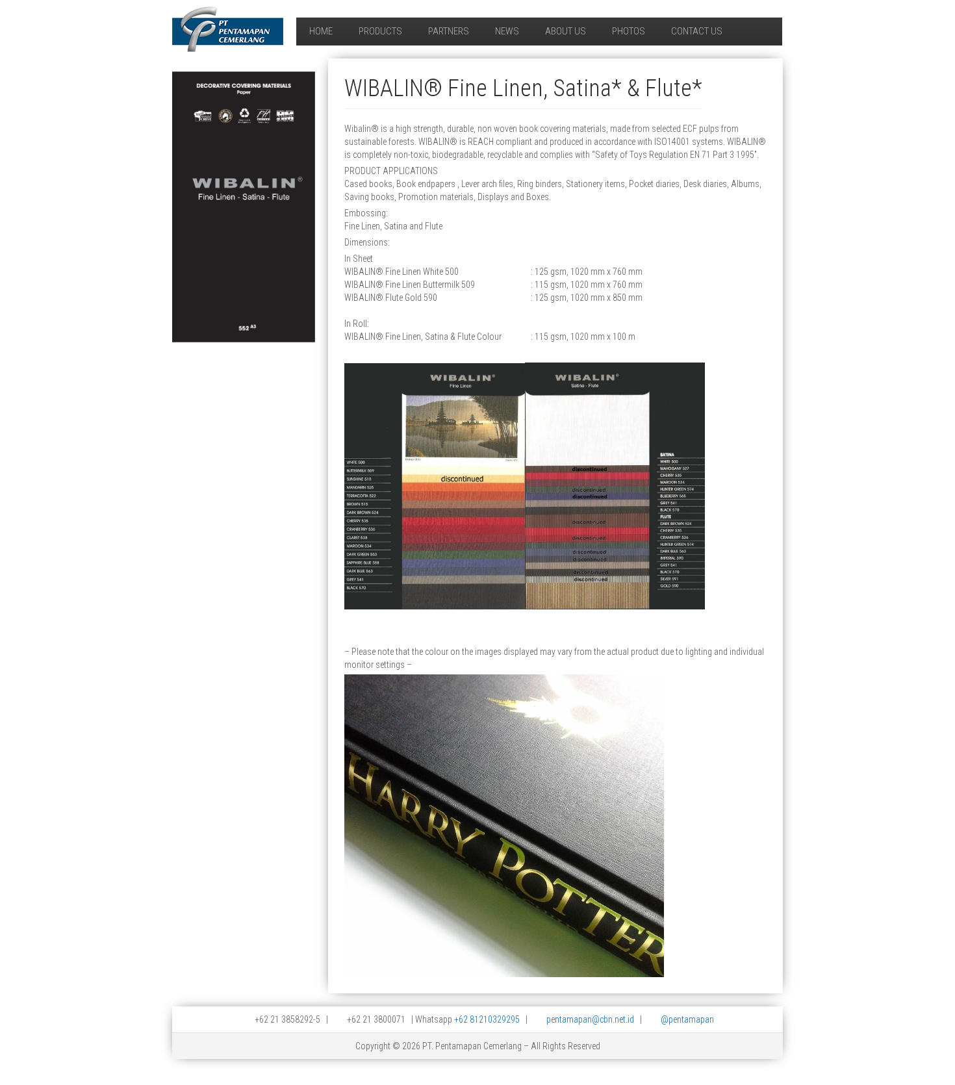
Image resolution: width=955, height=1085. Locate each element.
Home (321, 31)
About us (565, 31)
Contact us (696, 31)
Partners (448, 31)
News (507, 31)
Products (380, 31)
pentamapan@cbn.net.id (590, 1019)
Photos (628, 31)
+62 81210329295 (487, 1019)
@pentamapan (687, 1019)
